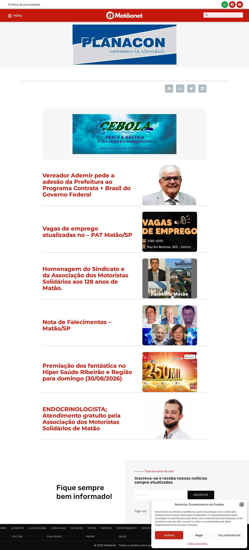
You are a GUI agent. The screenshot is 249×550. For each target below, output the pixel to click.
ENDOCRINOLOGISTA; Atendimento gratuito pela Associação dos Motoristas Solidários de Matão (81, 419)
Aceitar (169, 535)
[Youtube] (239, 4)
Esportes (147, 528)
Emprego (106, 528)
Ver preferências (229, 535)
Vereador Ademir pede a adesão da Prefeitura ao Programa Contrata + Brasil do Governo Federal (86, 185)
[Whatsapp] (224, 4)
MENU (17, 15)
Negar (199, 535)
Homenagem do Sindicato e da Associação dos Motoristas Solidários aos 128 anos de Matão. (85, 278)
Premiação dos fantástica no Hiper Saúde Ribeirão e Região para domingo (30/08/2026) (87, 372)
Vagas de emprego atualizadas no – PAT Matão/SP (87, 231)
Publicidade (54, 536)
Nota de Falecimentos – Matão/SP (76, 325)
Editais (92, 528)
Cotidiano (77, 528)
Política (17, 536)
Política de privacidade (24, 4)
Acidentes (17, 528)
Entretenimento (126, 528)
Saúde (123, 536)
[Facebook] (232, 4)
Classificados (37, 528)
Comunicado (58, 528)
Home (3, 528)
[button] (242, 504)
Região (90, 536)
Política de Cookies (197, 543)
